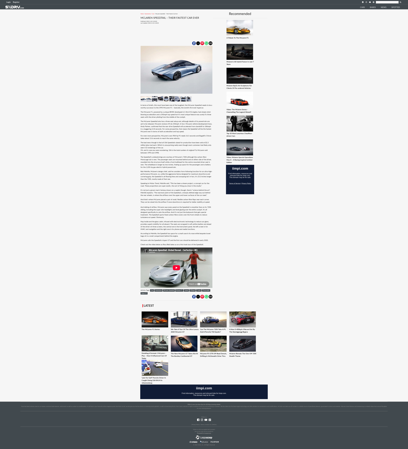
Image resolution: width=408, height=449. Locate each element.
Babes (373, 7)
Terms (202, 424)
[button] (194, 43)
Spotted (395, 7)
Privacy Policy (196, 424)
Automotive (148, 13)
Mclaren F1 (179, 290)
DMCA (214, 424)
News (383, 7)
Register (16, 2)
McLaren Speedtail (169, 290)
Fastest (186, 290)
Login (8, 2)
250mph (192, 290)
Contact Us (208, 424)
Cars (362, 7)
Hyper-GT (144, 293)
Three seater (206, 290)
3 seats (199, 290)
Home (142, 13)
